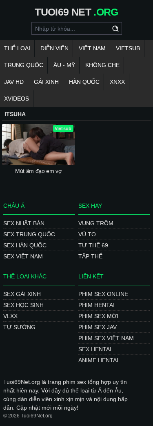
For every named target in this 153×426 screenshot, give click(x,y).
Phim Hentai (96, 305)
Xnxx (117, 81)
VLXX (10, 316)
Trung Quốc (23, 65)
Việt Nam (92, 48)
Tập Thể (90, 256)
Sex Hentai (94, 349)
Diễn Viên (54, 48)
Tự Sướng (19, 327)
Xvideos (16, 98)
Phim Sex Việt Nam (106, 338)
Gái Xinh (46, 81)
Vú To (87, 234)
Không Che (102, 65)
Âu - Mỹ (64, 65)
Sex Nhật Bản (23, 223)
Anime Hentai (98, 360)
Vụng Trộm (95, 223)
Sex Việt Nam (23, 256)
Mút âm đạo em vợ (38, 171)
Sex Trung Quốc (29, 234)
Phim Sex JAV (97, 327)
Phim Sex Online (103, 294)
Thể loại (17, 48)
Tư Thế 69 (93, 245)
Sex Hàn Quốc (25, 245)
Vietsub (128, 48)
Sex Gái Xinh (22, 294)
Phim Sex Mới (98, 316)
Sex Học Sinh (23, 305)
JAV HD (14, 81)
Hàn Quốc (84, 81)
